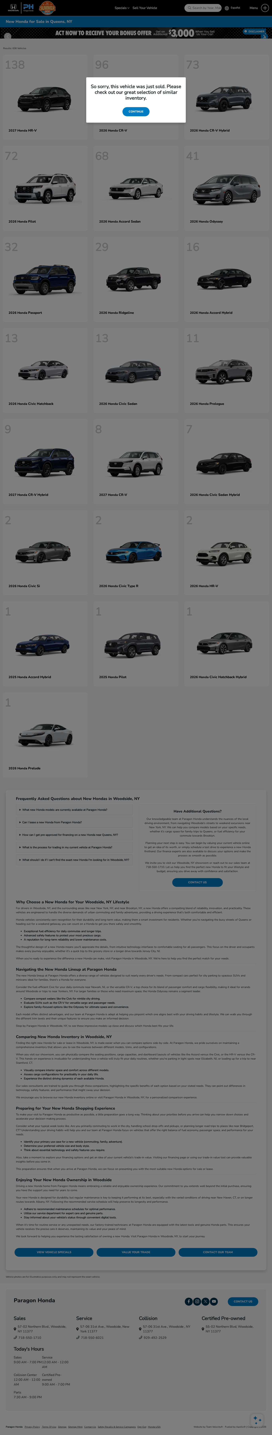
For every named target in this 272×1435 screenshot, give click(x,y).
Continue (136, 111)
